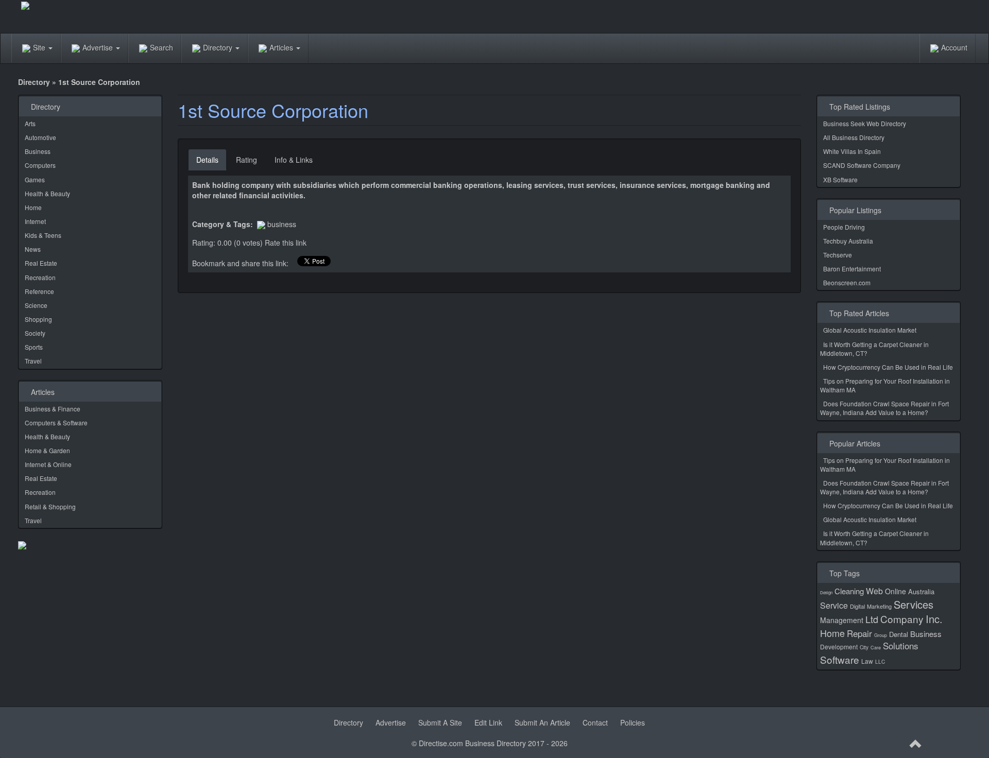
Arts (30, 123)
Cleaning (849, 590)
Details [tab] (207, 159)
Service (834, 605)
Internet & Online (48, 464)
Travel (33, 360)
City (864, 647)
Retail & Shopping (50, 506)
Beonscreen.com (847, 282)
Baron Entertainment (852, 268)
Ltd (871, 619)
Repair (859, 633)
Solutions (900, 645)
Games (35, 179)
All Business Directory (853, 137)
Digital (857, 606)
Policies (632, 722)
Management (841, 620)
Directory (218, 47)
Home (33, 207)
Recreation (40, 277)
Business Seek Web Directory (864, 123)
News (33, 249)
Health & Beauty (47, 193)
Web (874, 591)
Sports (34, 346)
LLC (880, 661)
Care (876, 647)
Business (37, 151)
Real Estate (41, 263)
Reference (39, 291)
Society (35, 333)
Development (839, 646)
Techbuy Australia (848, 240)
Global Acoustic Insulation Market (869, 329)
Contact (595, 722)
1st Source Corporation (273, 110)
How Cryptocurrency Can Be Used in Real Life (888, 367)
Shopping (38, 319)
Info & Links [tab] (294, 159)
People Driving (844, 226)
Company (902, 619)
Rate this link (285, 242)
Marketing (879, 606)
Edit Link (488, 722)
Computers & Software (56, 422)
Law (867, 661)
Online (895, 591)
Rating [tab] (246, 159)
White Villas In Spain (852, 151)
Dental (898, 634)
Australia (921, 591)
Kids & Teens (43, 235)
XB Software (840, 179)
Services (913, 604)
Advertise (98, 47)
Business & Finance (52, 408)
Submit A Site (440, 722)
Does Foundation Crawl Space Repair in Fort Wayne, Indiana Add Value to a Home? (884, 408)
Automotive (40, 137)
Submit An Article (542, 722)
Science (36, 305)
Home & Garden (47, 450)
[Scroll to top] (916, 744)
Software (839, 659)
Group (880, 635)
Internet (35, 221)
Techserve (837, 254)
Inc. (934, 618)
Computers (40, 165)
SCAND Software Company (861, 165)
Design (826, 592)
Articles (282, 47)
